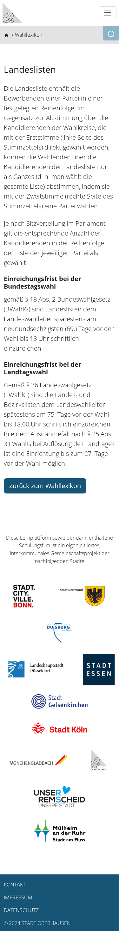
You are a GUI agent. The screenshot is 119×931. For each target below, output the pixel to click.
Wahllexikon (28, 34)
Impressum (18, 897)
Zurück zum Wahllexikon (45, 485)
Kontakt (14, 884)
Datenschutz (21, 910)
